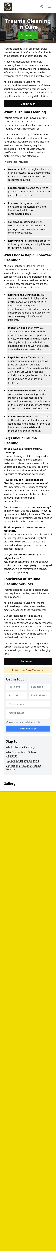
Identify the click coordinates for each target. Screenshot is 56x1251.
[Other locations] (42, 7)
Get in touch (28, 35)
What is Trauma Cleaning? (20, 747)
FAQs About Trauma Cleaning (22, 760)
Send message (28, 728)
